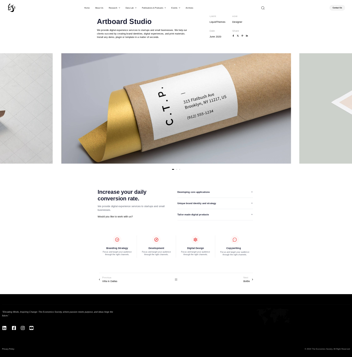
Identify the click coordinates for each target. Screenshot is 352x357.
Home (87, 8)
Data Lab (130, 8)
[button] (262, 7)
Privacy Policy (8, 349)
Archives (189, 8)
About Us (99, 8)
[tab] (215, 192)
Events (174, 8)
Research (113, 8)
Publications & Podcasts (152, 8)
